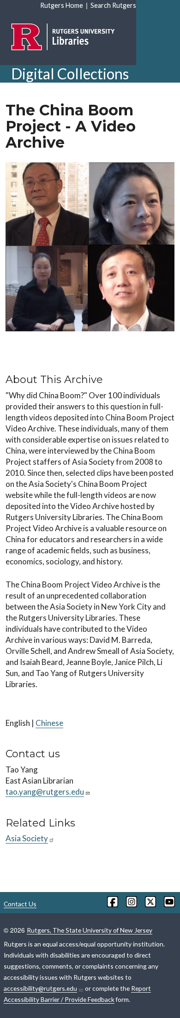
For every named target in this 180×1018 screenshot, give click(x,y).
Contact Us (20, 904)
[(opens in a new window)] (112, 901)
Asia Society (27, 838)
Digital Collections (70, 74)
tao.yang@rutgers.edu (45, 791)
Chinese (49, 723)
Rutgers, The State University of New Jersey (89, 930)
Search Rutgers (113, 5)
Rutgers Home (61, 5)
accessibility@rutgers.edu (40, 988)
